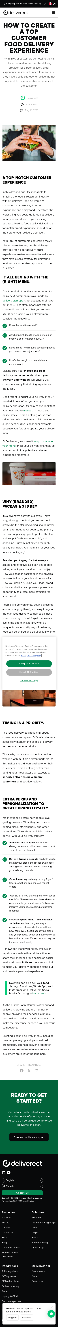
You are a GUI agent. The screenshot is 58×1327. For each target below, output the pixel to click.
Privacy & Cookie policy (31, 655)
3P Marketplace (10, 1281)
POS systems (9, 1276)
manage (28, 410)
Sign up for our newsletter (10, 1254)
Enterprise (37, 1281)
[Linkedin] (36, 1070)
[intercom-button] (51, 1314)
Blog (4, 1242)
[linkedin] (4, 1172)
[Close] (52, 1306)
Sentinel (36, 1217)
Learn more (39, 993)
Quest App (37, 1247)
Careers (6, 1227)
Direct (35, 1227)
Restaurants (38, 1271)
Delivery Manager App (44, 1222)
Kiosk (35, 1237)
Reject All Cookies (29, 672)
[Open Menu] (53, 12)
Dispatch (36, 1232)
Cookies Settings (29, 680)
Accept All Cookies (29, 663)
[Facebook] (22, 1070)
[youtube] (9, 1172)
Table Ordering (40, 1242)
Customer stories (11, 1247)
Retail (5, 1291)
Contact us (7, 1232)
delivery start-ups (12, 300)
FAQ (4, 1237)
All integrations (10, 1271)
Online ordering (10, 1286)
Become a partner (11, 1301)
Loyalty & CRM (10, 1296)
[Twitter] (29, 1070)
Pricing (5, 1222)
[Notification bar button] (4, 4)
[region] (29, 663)
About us (7, 1217)
